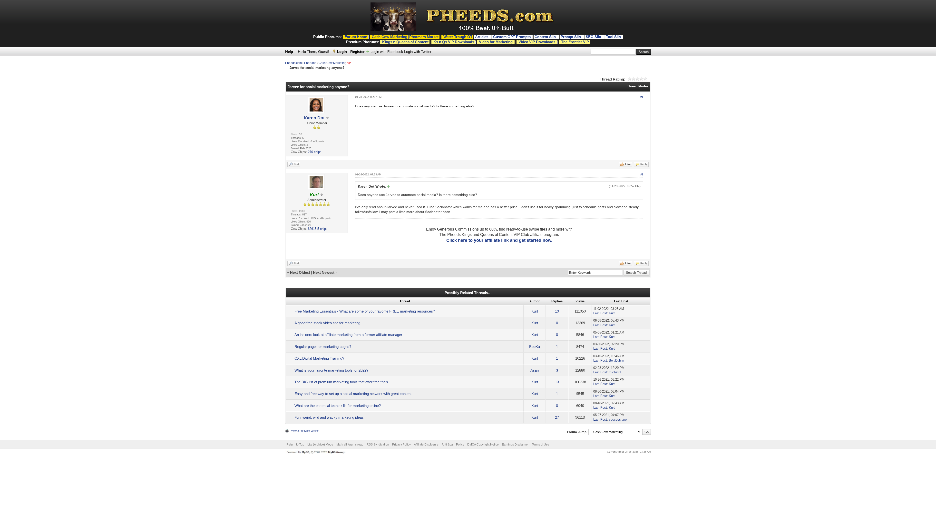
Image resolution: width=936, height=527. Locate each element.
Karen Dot (314, 117)
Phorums (310, 63)
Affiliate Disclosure (426, 444)
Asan (534, 370)
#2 (641, 174)
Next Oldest (300, 272)
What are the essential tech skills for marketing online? (337, 406)
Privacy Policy (401, 444)
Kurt (534, 311)
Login (342, 52)
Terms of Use (540, 444)
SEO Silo (594, 37)
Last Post (600, 313)
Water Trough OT (457, 37)
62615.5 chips (318, 229)
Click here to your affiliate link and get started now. (499, 240)
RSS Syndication (378, 444)
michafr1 (615, 372)
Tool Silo (614, 37)
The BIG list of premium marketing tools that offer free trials (341, 382)
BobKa (534, 347)
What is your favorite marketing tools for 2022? (331, 370)
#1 (641, 96)
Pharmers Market (424, 37)
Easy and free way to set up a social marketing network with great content (352, 394)
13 (557, 382)
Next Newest (323, 272)
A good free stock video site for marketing (327, 323)
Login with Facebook (386, 52)
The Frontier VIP (575, 42)
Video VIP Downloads (536, 42)
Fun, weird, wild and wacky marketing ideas (329, 417)
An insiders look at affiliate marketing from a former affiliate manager (348, 335)
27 (557, 417)
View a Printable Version (305, 430)
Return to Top (295, 444)
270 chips (315, 152)
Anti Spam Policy (453, 444)
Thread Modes (637, 86)
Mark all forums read (349, 444)
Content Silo (546, 37)
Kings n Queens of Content (405, 42)
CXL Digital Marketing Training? (319, 358)
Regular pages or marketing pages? (322, 347)
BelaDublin (616, 360)
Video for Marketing (496, 42)
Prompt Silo (571, 37)
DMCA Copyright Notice (483, 444)
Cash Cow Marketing (332, 63)
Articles (482, 37)
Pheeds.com (293, 63)
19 (557, 311)
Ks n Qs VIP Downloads (453, 42)
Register (357, 52)
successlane (618, 419)
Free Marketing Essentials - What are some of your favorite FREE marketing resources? (364, 311)
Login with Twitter (417, 52)
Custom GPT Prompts (512, 37)
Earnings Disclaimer (515, 444)
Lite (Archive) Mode (320, 444)
